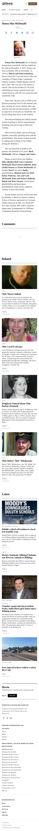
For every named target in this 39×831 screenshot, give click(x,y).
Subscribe (33, 3)
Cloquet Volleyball (8, 785)
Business (5, 603)
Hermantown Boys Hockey (10, 765)
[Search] (26, 4)
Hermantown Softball (9, 775)
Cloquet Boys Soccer (9, 788)
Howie (18, 27)
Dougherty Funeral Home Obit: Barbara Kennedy (16, 404)
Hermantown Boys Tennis (10, 757)
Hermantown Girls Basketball (11, 770)
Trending (5, 14)
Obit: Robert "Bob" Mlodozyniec (17, 461)
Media (4, 734)
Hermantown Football (9, 752)
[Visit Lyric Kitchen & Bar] (7, 4)
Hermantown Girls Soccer (10, 759)
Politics (4, 739)
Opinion (4, 737)
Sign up (4, 790)
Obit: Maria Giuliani (11, 294)
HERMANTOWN (7, 749)
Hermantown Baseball (9, 772)
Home (4, 10)
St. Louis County (15, 10)
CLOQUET (5, 780)
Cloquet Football (7, 783)
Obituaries (5, 20)
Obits (4, 291)
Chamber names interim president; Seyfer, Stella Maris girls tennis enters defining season (19, 608)
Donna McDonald (17, 20)
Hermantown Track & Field (11, 777)
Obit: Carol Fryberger (12, 346)
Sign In (4, 695)
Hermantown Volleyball (9, 762)
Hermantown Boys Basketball (11, 767)
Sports (26, 10)
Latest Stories (6, 806)
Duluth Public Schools (10, 526)
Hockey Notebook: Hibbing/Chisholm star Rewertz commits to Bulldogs (19, 556)
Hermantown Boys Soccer (10, 754)
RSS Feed (5, 809)
